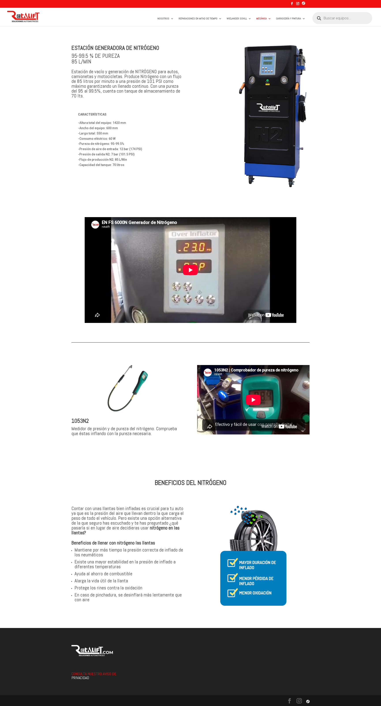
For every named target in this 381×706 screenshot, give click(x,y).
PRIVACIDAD (80, 677)
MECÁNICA (261, 18)
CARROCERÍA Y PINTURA (288, 18)
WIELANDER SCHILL (237, 18)
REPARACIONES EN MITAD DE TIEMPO (198, 18)
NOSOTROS (163, 18)
